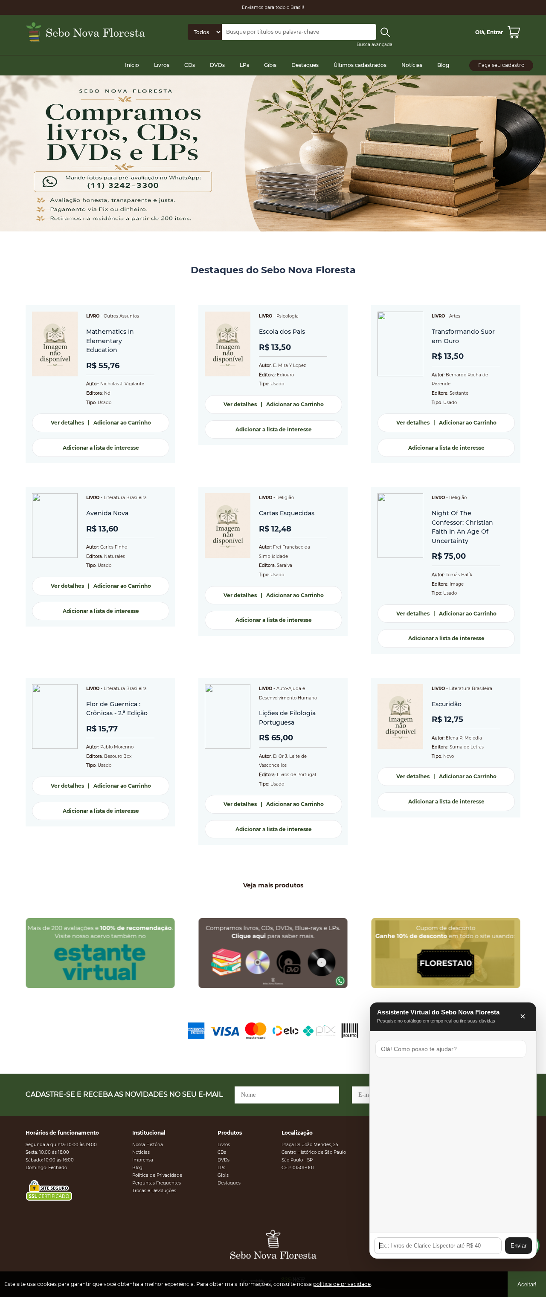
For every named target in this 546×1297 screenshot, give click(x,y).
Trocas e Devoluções (154, 1190)
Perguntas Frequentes (156, 1183)
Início (132, 65)
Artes (454, 316)
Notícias (411, 65)
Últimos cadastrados (360, 65)
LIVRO (92, 316)
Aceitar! (527, 1284)
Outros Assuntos (121, 316)
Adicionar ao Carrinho (122, 422)
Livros (161, 65)
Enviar (518, 1245)
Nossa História (147, 1144)
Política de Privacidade (157, 1175)
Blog (443, 65)
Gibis (270, 65)
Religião (285, 497)
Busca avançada (374, 44)
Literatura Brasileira (125, 497)
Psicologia (287, 316)
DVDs (217, 65)
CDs (189, 65)
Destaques (305, 65)
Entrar (495, 32)
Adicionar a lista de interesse (101, 448)
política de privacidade (342, 1284)
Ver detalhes (67, 422)
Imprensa (142, 1160)
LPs (244, 65)
